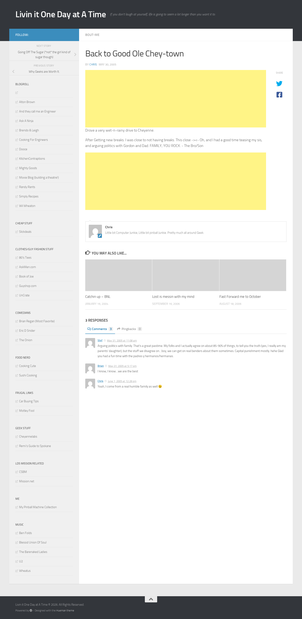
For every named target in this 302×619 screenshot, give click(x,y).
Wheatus (25, 571)
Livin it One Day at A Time (60, 14)
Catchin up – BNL (97, 297)
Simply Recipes (28, 196)
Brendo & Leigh (29, 130)
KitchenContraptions (32, 158)
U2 (21, 561)
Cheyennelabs (28, 436)
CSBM (23, 472)
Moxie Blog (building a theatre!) (39, 177)
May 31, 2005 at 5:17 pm (122, 366)
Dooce (23, 149)
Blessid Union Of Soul (32, 542)
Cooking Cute (27, 366)
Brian (101, 365)
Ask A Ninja (26, 121)
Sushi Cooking (28, 375)
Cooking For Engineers (33, 140)
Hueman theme (65, 610)
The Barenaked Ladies (33, 552)
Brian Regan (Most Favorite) (37, 321)
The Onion (25, 340)
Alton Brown (27, 102)
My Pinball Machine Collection (38, 507)
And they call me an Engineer (37, 111)
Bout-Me (92, 35)
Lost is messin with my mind (173, 297)
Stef (100, 340)
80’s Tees (25, 257)
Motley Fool (26, 411)
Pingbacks (131, 329)
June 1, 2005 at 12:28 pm (122, 381)
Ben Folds (25, 533)
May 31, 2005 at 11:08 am (122, 340)
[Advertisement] (175, 98)
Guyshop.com (28, 286)
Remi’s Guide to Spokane (35, 446)
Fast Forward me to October (240, 297)
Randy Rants (27, 187)
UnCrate (24, 295)
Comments (102, 329)
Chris (93, 64)
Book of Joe (26, 276)
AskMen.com (27, 267)
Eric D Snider (27, 330)
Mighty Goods (28, 168)
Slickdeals (25, 232)
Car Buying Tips (29, 401)
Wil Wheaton (27, 206)
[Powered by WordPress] (31, 610)
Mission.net (26, 481)
